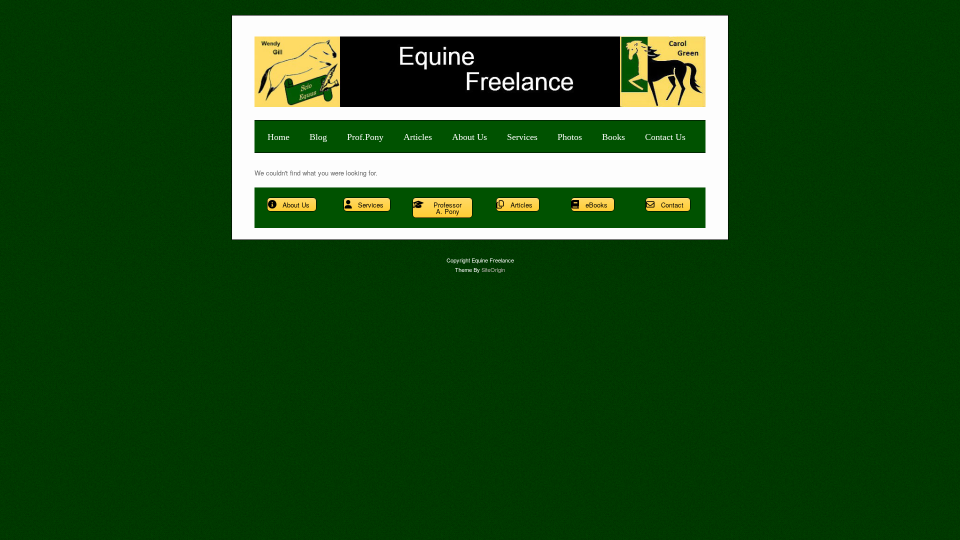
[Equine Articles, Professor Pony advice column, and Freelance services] (480, 104)
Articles (418, 137)
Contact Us (665, 137)
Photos (570, 137)
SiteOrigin (493, 270)
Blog (318, 137)
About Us (469, 137)
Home (279, 137)
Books (613, 137)
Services (522, 137)
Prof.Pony (365, 137)
